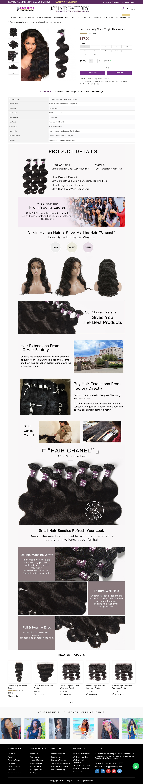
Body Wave (30, 22)
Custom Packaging (58, 770)
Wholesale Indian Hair (80, 757)
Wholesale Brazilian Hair (81, 754)
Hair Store (11, 770)
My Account (34, 754)
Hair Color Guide (35, 766)
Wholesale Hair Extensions (60, 763)
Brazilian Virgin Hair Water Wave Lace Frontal (95, 687)
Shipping (59, 92)
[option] (13, 32)
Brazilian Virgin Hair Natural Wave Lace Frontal (122, 687)
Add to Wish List (88, 78)
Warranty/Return (14, 760)
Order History (34, 757)
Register (107, 2)
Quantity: (83, 61)
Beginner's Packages (58, 760)
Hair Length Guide (36, 770)
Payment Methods (36, 760)
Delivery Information (37, 763)
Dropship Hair (56, 757)
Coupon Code (78, 772)
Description (45, 92)
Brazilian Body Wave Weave (94, 81)
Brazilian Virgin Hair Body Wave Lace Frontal (69, 687)
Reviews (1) (71, 92)
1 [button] (70, 702)
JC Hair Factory (64, 781)
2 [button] (72, 702)
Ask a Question (103, 78)
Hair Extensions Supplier (59, 766)
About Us (11, 757)
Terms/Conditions (14, 766)
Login (117, 2)
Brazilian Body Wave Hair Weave (116, 81)
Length (82, 43)
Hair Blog (33, 773)
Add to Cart (93, 73)
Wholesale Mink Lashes (81, 769)
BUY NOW (119, 73)
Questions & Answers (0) (91, 92)
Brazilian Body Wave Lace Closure (17, 687)
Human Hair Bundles (17, 22)
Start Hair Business (58, 754)
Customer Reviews (14, 773)
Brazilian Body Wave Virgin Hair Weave (48, 22)
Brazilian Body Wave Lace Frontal (43, 687)
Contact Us (12, 754)
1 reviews (92, 34)
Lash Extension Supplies (81, 765)
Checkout (125, 2)
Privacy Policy (12, 763)
